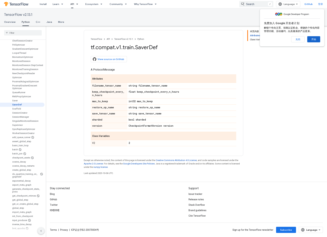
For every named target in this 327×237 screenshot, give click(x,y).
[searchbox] (23, 33)
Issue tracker (195, 194)
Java (49, 21)
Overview (9, 21)
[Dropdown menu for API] (78, 4)
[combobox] (256, 4)
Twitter (54, 205)
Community (116, 4)
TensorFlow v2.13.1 (18, 15)
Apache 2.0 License (93, 163)
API (72, 4)
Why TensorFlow (143, 4)
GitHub (308, 4)
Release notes (196, 199)
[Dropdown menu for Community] (127, 4)
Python (26, 21)
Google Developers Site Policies (139, 163)
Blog (52, 194)
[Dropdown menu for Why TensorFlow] (157, 4)
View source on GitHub (111, 59)
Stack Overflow (197, 205)
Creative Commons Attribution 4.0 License (176, 160)
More (61, 21)
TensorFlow (96, 39)
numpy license (101, 167)
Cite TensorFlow (197, 215)
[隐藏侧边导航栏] (41, 230)
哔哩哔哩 (54, 210)
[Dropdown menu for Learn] (63, 4)
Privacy (64, 229)
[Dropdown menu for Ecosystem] (102, 4)
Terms (53, 229)
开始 (313, 39)
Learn (56, 4)
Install (43, 4)
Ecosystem (91, 4)
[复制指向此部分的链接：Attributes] (106, 79)
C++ (38, 21)
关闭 (297, 39)
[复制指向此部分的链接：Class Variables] (113, 136)
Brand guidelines (197, 210)
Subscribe (286, 229)
